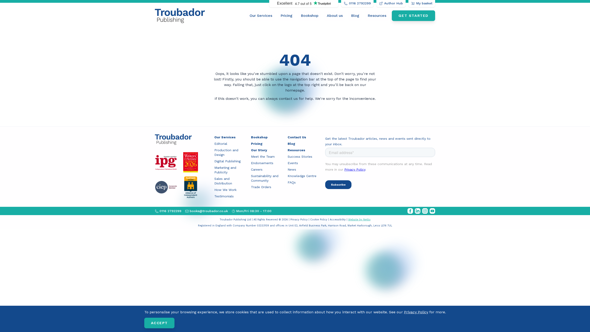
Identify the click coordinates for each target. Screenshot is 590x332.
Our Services (261, 15)
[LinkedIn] (417, 211)
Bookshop (310, 15)
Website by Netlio (359, 219)
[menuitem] (261, 16)
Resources (377, 15)
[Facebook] (410, 211)
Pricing (286, 15)
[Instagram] (425, 211)
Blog (355, 15)
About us (335, 15)
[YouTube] (432, 211)
